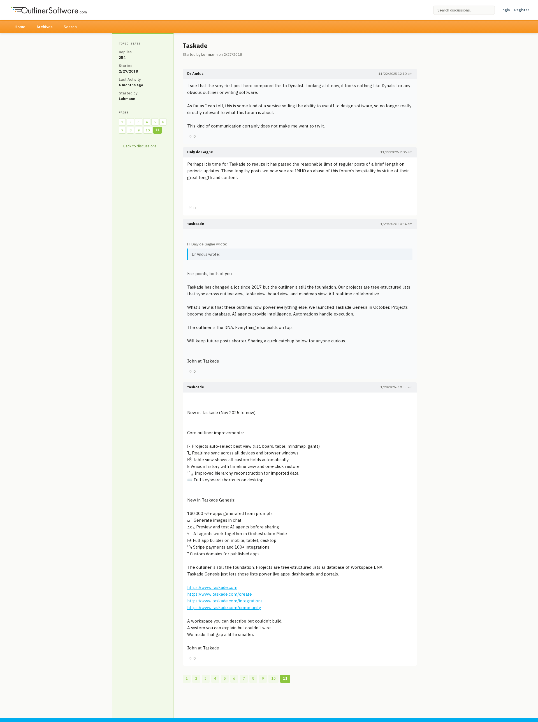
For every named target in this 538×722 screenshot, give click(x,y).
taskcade (195, 223)
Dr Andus (195, 73)
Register (521, 10)
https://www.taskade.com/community (224, 607)
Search (70, 26)
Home (20, 26)
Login (505, 10)
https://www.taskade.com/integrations (225, 600)
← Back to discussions (138, 146)
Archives (44, 26)
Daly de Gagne (200, 152)
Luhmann (209, 54)
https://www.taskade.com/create (219, 594)
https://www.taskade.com (212, 587)
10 (148, 130)
